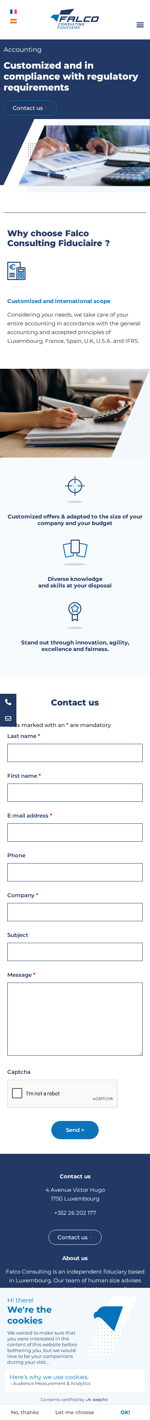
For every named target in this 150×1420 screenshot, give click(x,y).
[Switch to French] (13, 11)
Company (22, 895)
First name (24, 775)
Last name (23, 735)
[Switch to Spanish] (13, 21)
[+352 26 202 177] (8, 702)
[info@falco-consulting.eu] (8, 718)
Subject (17, 934)
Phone (16, 855)
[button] (140, 24)
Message (21, 974)
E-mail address (29, 815)
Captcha (19, 1071)
